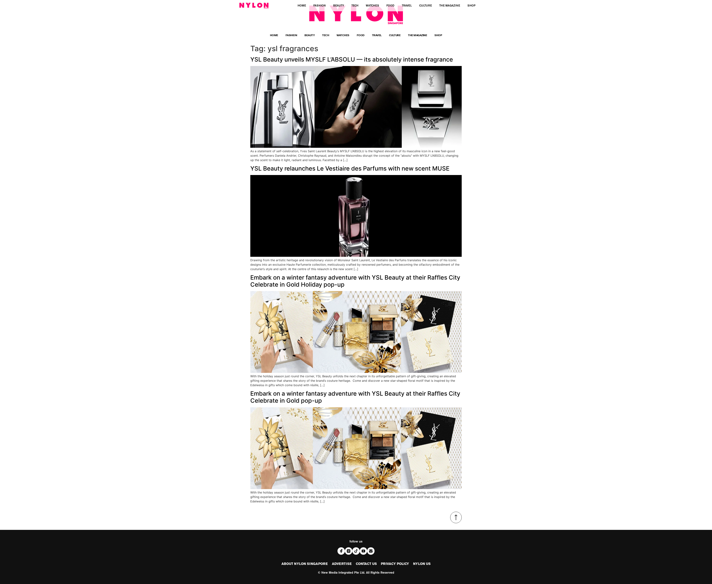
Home (274, 35)
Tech (325, 35)
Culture (395, 35)
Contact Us (366, 563)
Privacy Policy (395, 563)
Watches (343, 35)
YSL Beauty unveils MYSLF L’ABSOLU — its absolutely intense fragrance (351, 59)
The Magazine (417, 35)
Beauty (309, 35)
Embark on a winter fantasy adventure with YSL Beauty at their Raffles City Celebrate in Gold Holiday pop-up (355, 281)
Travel (377, 35)
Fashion (291, 35)
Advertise (342, 563)
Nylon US (422, 563)
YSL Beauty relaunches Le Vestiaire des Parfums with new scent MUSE (349, 168)
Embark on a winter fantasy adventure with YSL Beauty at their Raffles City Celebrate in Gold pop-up (355, 397)
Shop (438, 35)
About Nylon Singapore (304, 563)
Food (361, 35)
